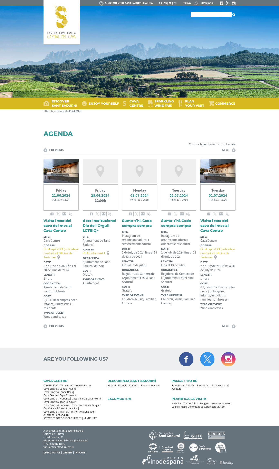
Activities (176, 403)
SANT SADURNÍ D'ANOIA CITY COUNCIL (126, 3)
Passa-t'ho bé (184, 381)
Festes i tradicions (150, 385)
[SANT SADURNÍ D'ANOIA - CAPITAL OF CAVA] (62, 22)
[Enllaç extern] (194, 435)
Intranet (81, 452)
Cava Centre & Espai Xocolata (60, 395)
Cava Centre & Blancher (78, 385)
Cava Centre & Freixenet (57, 398)
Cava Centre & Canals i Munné (60, 388)
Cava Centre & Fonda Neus (58, 392)
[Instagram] (233, 3)
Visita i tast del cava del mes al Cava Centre (58, 225)
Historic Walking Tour (83, 411)
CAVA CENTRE (136, 103)
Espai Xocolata (219, 385)
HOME (47, 111)
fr (170, 3)
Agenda (64, 111)
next (226, 151)
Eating (175, 406)
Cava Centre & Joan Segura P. (60, 402)
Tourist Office (190, 403)
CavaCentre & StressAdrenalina (61, 408)
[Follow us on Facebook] (186, 359)
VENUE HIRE (90, 418)
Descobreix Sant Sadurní (131, 381)
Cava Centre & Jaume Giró (86, 398)
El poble (122, 385)
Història (111, 385)
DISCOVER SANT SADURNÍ (64, 103)
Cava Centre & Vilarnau (56, 411)
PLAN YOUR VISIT (194, 103)
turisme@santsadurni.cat (57, 447)
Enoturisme (202, 385)
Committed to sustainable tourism (206, 406)
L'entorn (133, 385)
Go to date (228, 144)
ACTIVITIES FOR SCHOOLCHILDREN (62, 418)
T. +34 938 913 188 (53, 443)
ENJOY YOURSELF (103, 103)
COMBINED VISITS (53, 385)
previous (54, 151)
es (165, 3)
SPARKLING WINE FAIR (164, 103)
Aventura (177, 388)
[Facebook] (221, 3)
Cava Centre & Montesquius (86, 405)
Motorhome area (220, 403)
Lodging (204, 403)
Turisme (55, 111)
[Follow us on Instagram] (228, 359)
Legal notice (52, 452)
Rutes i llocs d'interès (183, 385)
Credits (68, 452)
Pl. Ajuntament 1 (94, 253)
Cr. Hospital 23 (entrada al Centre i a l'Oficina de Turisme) (61, 253)
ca (160, 3)
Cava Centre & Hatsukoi (56, 405)
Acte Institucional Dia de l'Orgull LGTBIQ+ (99, 225)
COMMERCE (225, 103)
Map (183, 406)
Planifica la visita (189, 399)
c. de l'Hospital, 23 (53, 437)
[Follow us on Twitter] (207, 359)
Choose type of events (204, 144)
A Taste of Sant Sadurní (56, 415)
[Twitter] (227, 3)
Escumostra (119, 399)
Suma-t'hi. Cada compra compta (137, 223)
